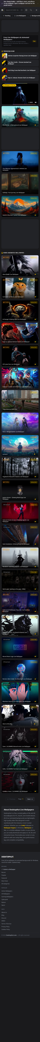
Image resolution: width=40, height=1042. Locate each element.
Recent (3, 872)
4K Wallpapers (5, 894)
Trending (7, 15)
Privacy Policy (5, 926)
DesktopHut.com (11, 935)
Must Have (4, 881)
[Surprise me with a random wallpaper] (26, 10)
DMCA (3, 921)
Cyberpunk (4, 899)
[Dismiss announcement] (38, 3)
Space (3, 905)
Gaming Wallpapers (7, 896)
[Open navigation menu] (36, 10)
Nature (3, 902)
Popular (3, 875)
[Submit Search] (31, 10)
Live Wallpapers (21, 15)
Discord (3, 918)
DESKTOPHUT (7, 856)
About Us (4, 912)
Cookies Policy (5, 929)
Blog (2, 915)
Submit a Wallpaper (9, 869)
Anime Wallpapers (6, 891)
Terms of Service (6, 924)
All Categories (5, 884)
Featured (4, 878)
